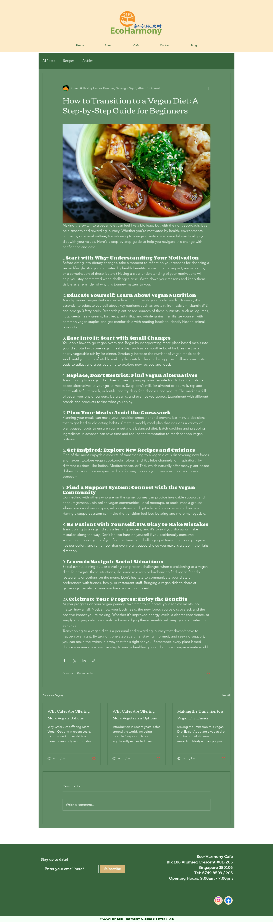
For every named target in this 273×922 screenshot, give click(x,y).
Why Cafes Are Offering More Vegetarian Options (135, 714)
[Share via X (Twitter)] (74, 660)
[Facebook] (228, 900)
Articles (88, 61)
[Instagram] (218, 900)
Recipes (69, 61)
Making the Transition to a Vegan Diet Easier (200, 714)
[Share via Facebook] (64, 660)
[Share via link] (94, 660)
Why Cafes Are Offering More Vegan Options (69, 714)
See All (226, 695)
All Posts (49, 61)
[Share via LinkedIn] (84, 660)
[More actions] (208, 88)
